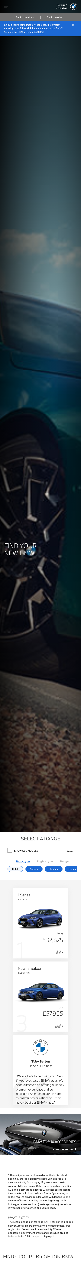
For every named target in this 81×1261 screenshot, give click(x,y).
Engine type (45, 861)
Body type (23, 861)
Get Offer (39, 31)
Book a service (54, 17)
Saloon (34, 868)
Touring (54, 868)
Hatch (15, 868)
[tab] (23, 861)
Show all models (26, 850)
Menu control (6, 6)
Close (73, 25)
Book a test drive (25, 17)
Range (64, 861)
